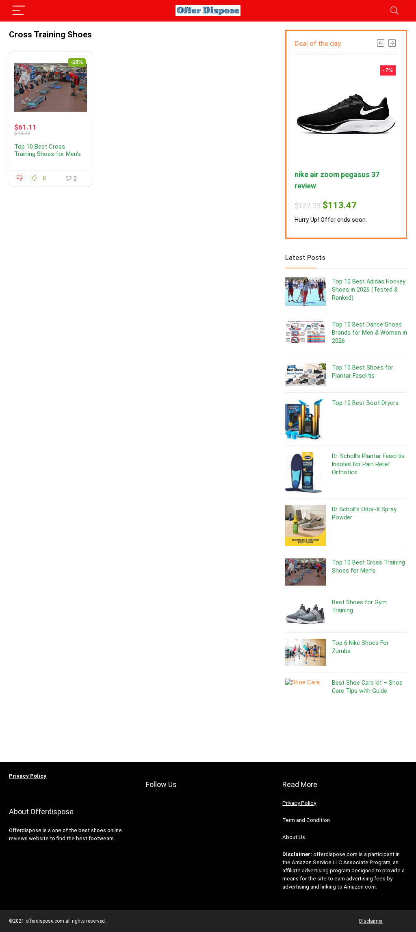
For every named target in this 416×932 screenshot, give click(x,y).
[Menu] (18, 11)
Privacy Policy (299, 803)
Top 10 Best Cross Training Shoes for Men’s (47, 150)
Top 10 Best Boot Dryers (365, 403)
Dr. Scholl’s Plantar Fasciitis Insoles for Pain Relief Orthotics (368, 464)
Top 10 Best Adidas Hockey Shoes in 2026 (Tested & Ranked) (368, 289)
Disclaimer (371, 921)
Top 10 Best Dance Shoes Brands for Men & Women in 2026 (369, 332)
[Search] (394, 11)
